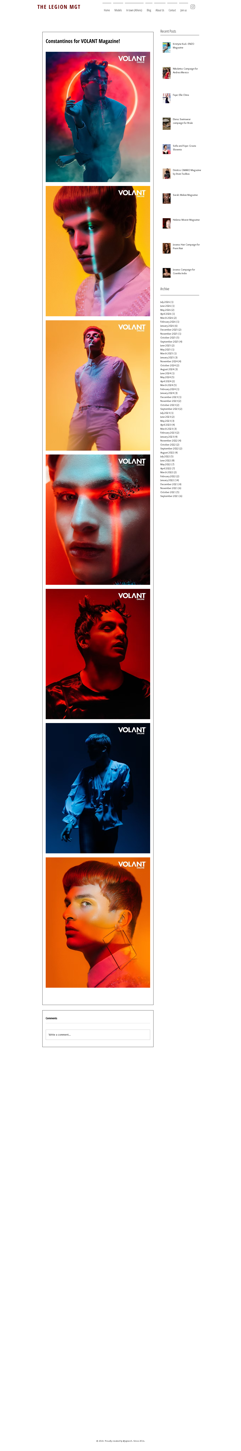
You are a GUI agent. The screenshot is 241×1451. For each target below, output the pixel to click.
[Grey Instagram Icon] (193, 7)
